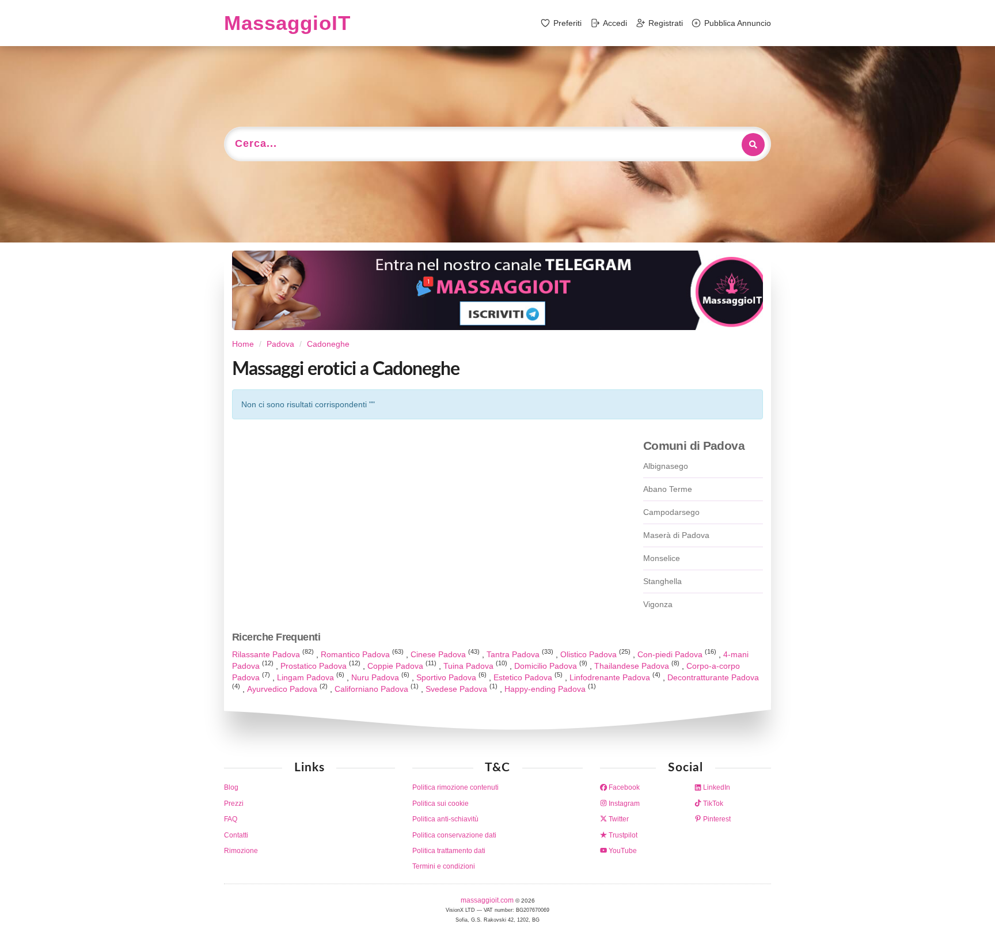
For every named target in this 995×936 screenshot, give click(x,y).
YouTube (622, 851)
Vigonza (658, 604)
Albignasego (665, 466)
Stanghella (662, 581)
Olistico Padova (589, 654)
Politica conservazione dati (454, 835)
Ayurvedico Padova (283, 689)
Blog (231, 787)
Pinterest (716, 819)
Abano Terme (667, 489)
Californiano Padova (373, 689)
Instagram (623, 803)
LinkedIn (715, 787)
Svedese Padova (457, 689)
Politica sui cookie (440, 803)
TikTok (712, 803)
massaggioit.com (488, 900)
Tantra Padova (514, 654)
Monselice (661, 558)
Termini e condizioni (443, 866)
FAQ (230, 819)
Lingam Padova (306, 677)
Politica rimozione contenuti (455, 787)
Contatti (236, 835)
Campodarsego (671, 512)
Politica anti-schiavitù (445, 819)
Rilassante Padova (267, 654)
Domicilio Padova (546, 665)
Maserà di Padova (676, 535)
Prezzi (234, 803)
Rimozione (241, 851)
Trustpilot (622, 835)
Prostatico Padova (314, 665)
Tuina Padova (469, 665)
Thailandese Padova (632, 665)
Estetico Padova (524, 677)
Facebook (623, 787)
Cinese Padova (439, 654)
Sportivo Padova (447, 677)
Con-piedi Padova (671, 654)
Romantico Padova (356, 654)
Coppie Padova (396, 665)
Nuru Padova (376, 677)
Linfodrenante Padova (610, 677)
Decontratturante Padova (713, 677)
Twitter (618, 819)
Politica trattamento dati (448, 851)
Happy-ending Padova (546, 689)
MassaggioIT (287, 23)
